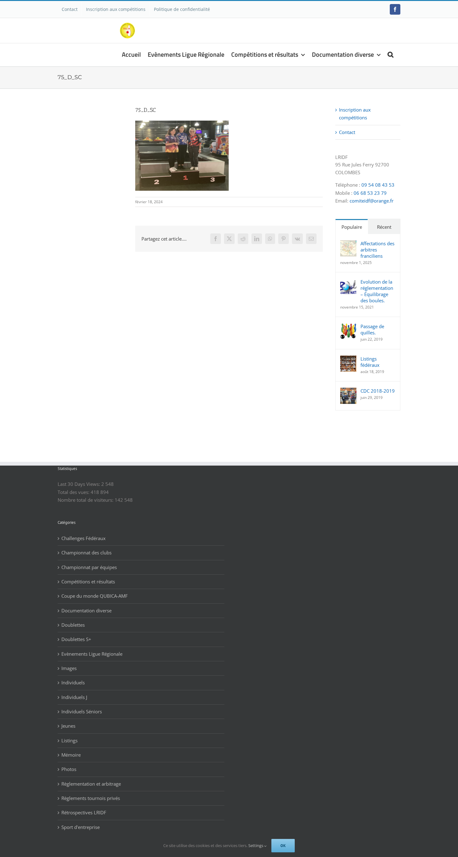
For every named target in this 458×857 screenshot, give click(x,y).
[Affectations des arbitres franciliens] (348, 244)
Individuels (73, 682)
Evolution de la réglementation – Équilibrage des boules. (376, 291)
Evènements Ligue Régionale (91, 654)
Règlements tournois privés (90, 798)
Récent (384, 227)
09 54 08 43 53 (377, 185)
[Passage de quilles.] (348, 327)
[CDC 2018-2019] (348, 391)
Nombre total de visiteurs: (86, 500)
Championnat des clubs (86, 552)
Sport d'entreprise (80, 827)
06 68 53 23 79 (370, 193)
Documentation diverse (86, 610)
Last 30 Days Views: (79, 484)
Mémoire (71, 755)
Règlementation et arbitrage (91, 784)
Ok (283, 845)
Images (69, 668)
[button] (391, 53)
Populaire (351, 227)
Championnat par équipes (89, 567)
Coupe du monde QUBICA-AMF (94, 596)
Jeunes (68, 726)
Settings (256, 845)
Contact (347, 132)
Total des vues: (74, 492)
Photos (68, 769)
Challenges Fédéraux (83, 538)
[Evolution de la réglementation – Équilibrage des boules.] (348, 282)
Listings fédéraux (369, 362)
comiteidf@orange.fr (372, 201)
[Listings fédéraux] (348, 359)
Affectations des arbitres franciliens (377, 249)
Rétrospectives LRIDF (83, 812)
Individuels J (74, 697)
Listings (69, 740)
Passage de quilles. (372, 329)
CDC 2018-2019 (377, 391)
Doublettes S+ (76, 639)
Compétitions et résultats (88, 581)
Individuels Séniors (81, 711)
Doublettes (73, 625)
